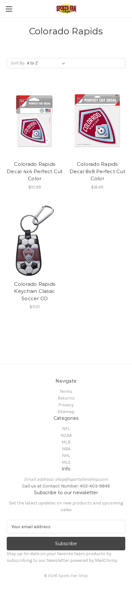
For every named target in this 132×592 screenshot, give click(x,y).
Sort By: (18, 63)
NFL (66, 428)
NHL (66, 455)
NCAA (66, 435)
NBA (66, 449)
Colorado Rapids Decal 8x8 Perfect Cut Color (97, 171)
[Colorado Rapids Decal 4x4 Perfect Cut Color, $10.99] (35, 120)
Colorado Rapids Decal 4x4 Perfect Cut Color (34, 171)
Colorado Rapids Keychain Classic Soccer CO (34, 291)
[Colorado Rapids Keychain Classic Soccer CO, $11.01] (35, 240)
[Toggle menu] (9, 9)
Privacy (66, 405)
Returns (66, 398)
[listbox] (47, 63)
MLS (66, 462)
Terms (66, 391)
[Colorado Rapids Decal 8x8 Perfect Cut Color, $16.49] (97, 120)
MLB (66, 442)
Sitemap (66, 411)
